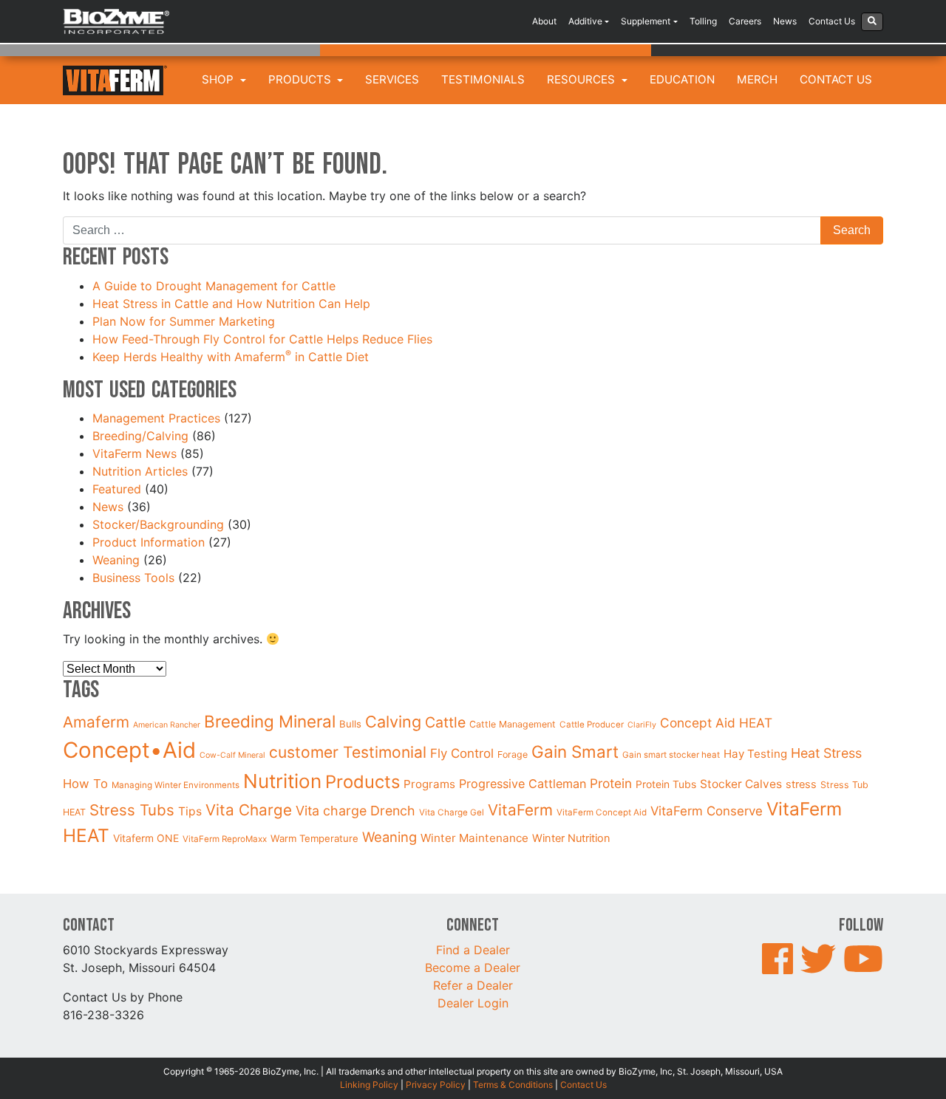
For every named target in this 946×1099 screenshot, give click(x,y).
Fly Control (462, 753)
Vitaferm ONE (146, 838)
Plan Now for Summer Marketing (185, 321)
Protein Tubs (666, 784)
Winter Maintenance (474, 838)
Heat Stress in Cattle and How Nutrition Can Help (233, 303)
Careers (745, 21)
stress (801, 784)
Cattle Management (512, 724)
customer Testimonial (347, 752)
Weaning (116, 559)
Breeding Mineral (270, 721)
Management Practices (156, 418)
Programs (429, 784)
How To (85, 783)
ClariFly (641, 725)
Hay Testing (755, 754)
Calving (393, 721)
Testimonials (483, 79)
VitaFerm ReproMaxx (225, 839)
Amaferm (96, 722)
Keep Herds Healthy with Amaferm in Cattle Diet (232, 356)
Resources (582, 79)
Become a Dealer (472, 967)
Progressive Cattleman (522, 783)
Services (392, 79)
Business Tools (133, 577)
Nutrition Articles (140, 471)
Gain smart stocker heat (671, 755)
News (785, 21)
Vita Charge (248, 810)
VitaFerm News (134, 453)
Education (682, 79)
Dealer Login (473, 1003)
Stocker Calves (741, 784)
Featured (116, 489)
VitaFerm (520, 810)
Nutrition (282, 781)
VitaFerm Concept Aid (602, 812)
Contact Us (832, 21)
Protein (611, 783)
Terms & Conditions (513, 1084)
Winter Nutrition (571, 838)
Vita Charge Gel (451, 812)
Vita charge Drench (355, 810)
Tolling (703, 21)
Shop (219, 79)
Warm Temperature (314, 838)
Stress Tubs (131, 810)
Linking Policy (369, 1084)
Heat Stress (826, 753)
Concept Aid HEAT (716, 722)
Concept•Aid (129, 750)
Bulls (350, 724)
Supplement (645, 21)
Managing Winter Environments (175, 785)
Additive (585, 21)
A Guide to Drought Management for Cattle (215, 285)
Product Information (148, 542)
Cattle (445, 722)
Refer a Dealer (473, 985)
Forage (512, 754)
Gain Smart (575, 751)
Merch (757, 79)
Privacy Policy (436, 1084)
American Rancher (166, 725)
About (544, 21)
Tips (190, 811)
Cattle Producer (591, 724)
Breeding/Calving (140, 435)
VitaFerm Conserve (706, 811)
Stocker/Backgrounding (158, 524)
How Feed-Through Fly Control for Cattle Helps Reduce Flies (262, 339)
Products (301, 79)
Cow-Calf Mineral (232, 755)
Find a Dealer (473, 949)
